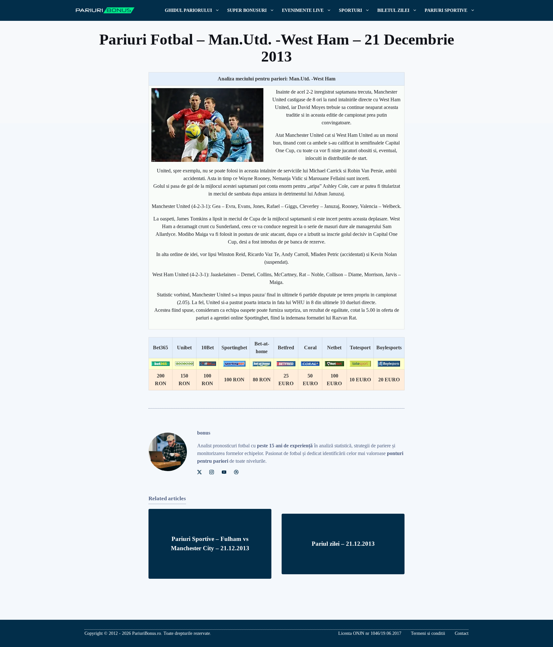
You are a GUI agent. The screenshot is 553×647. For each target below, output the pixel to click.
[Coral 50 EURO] (310, 363)
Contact (462, 633)
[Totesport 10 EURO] (360, 363)
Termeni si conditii (428, 633)
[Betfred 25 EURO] (286, 363)
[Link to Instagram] (211, 472)
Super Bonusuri (247, 10)
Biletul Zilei (393, 10)
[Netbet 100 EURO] (334, 363)
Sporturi (350, 10)
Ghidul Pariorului (188, 10)
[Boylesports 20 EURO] (389, 364)
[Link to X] (199, 472)
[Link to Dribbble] (236, 472)
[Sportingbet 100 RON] (234, 364)
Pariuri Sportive (446, 10)
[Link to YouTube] (224, 472)
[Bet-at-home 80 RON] (261, 363)
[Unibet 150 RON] (184, 363)
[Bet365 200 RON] (160, 363)
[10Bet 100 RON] (207, 363)
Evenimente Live (303, 10)
